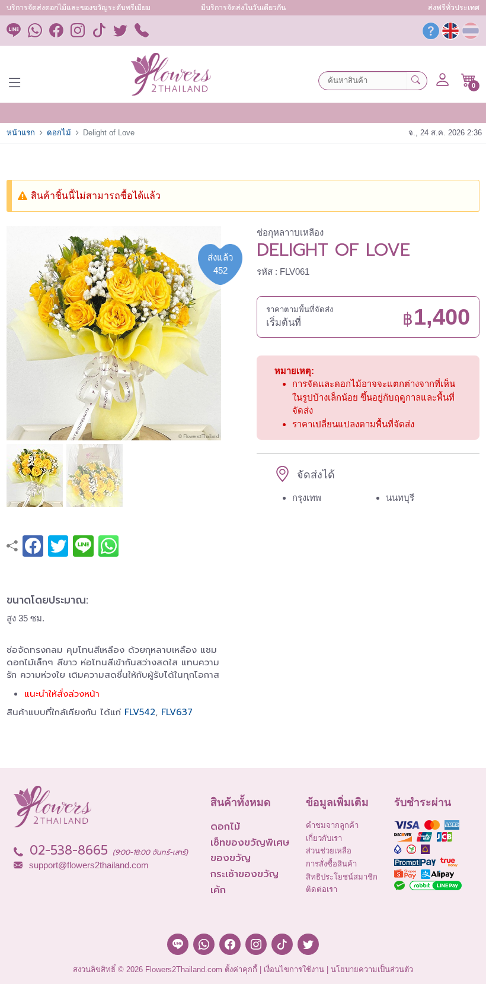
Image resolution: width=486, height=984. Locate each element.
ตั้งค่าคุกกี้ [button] (241, 969)
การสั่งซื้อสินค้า (331, 863)
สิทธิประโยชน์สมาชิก (342, 876)
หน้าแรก (21, 132)
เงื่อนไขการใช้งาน (294, 969)
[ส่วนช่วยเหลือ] (431, 33)
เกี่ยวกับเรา (324, 838)
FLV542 (139, 712)
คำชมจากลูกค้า (332, 825)
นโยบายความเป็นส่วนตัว (372, 969)
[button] (468, 80)
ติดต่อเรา (321, 889)
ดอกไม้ (59, 132)
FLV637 (177, 712)
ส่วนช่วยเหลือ (328, 850)
